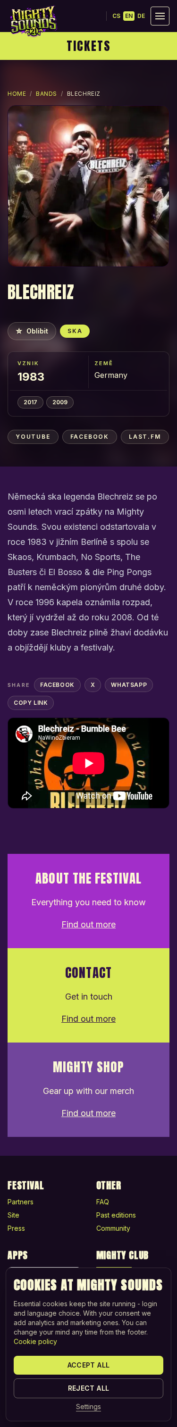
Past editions (116, 1215)
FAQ (102, 1202)
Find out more (88, 924)
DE (141, 15)
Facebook (89, 436)
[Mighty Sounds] (33, 21)
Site (13, 1215)
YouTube (33, 436)
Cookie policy (35, 1341)
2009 (59, 402)
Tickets (89, 45)
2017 (30, 402)
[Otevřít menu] (160, 16)
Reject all (89, 1388)
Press (16, 1228)
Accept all (88, 1365)
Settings (88, 1406)
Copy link (31, 702)
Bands (46, 93)
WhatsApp (129, 684)
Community (113, 1228)
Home (17, 93)
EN (129, 15)
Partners (21, 1202)
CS (116, 15)
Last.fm (145, 436)
